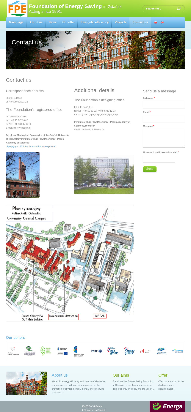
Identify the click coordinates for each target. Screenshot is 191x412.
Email (147, 112)
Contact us (140, 22)
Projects (120, 22)
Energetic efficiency (95, 22)
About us (36, 22)
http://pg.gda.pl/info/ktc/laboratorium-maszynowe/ (30, 146)
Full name (149, 98)
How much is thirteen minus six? (161, 152)
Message (148, 126)
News (52, 22)
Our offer (68, 22)
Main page (16, 22)
